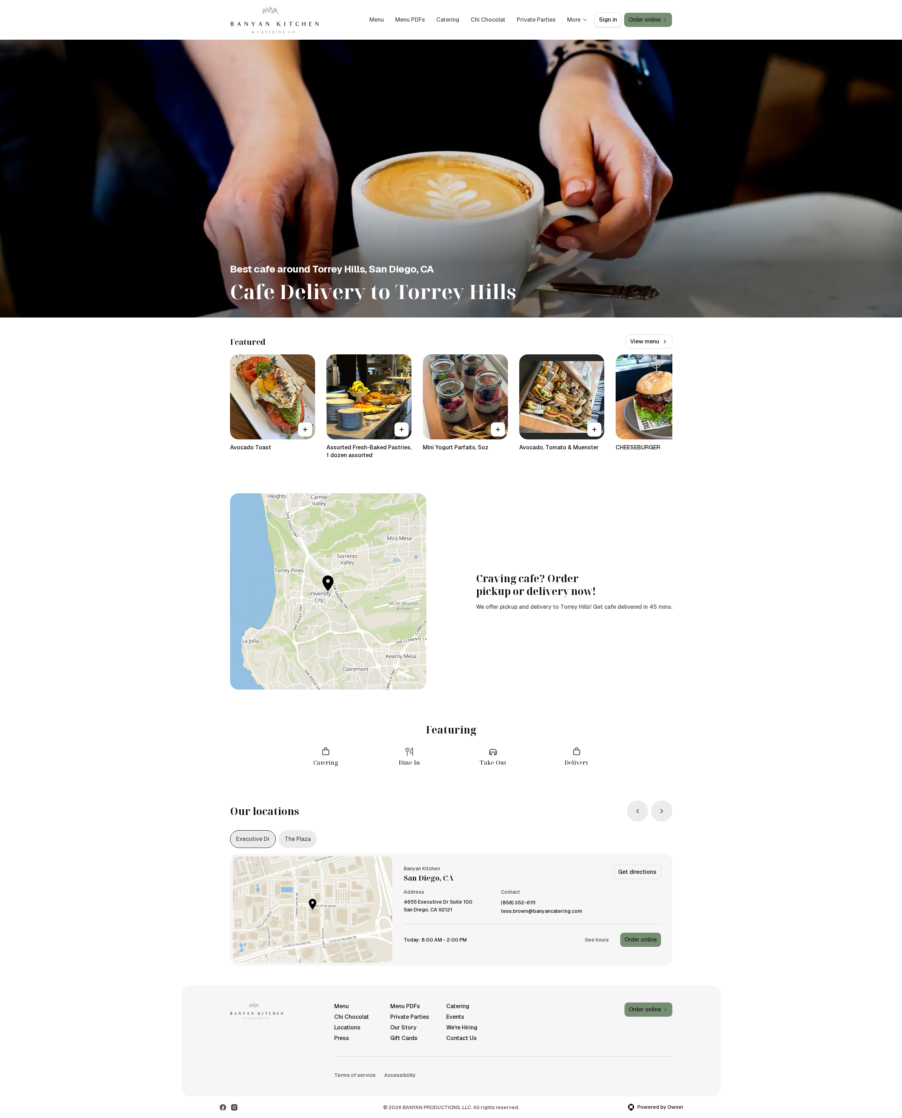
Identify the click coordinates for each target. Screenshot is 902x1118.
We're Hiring (461, 1027)
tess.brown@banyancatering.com (541, 911)
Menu (376, 19)
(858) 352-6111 (518, 902)
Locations (347, 1027)
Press (341, 1038)
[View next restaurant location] (661, 811)
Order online (640, 939)
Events (455, 1017)
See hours (597, 940)
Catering (447, 19)
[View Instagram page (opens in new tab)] (234, 1107)
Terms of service (355, 1075)
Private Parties (536, 19)
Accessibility (400, 1075)
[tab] (253, 839)
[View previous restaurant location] (637, 811)
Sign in (608, 19)
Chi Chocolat (488, 19)
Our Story (403, 1027)
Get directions (637, 872)
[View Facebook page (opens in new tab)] (223, 1107)
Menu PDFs (410, 19)
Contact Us (461, 1038)
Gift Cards (404, 1038)
